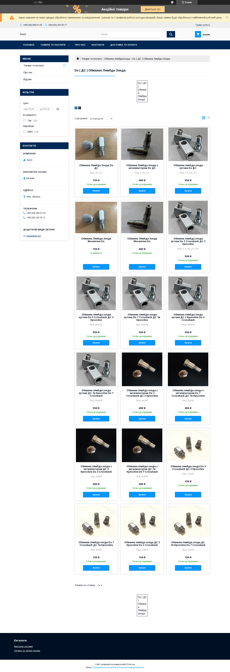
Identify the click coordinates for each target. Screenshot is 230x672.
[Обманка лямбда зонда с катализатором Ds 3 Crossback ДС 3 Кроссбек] (142, 369)
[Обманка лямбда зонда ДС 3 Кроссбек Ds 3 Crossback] (142, 521)
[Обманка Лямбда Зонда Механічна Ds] (96, 217)
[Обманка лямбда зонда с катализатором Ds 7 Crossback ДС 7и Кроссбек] (188, 369)
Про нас (80, 45)
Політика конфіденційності (131, 667)
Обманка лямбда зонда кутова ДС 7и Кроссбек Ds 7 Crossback (96, 393)
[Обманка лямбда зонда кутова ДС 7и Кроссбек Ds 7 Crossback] (96, 369)
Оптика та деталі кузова (27, 650)
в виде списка (208, 118)
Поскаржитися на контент (105, 667)
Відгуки (27, 79)
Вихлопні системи (23, 646)
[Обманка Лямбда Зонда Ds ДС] (96, 144)
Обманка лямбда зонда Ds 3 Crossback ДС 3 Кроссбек (188, 467)
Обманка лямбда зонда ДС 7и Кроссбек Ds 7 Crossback (188, 543)
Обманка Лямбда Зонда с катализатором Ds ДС (142, 166)
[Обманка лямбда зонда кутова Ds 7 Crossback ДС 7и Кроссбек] (142, 293)
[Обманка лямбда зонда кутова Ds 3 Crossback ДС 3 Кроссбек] (188, 217)
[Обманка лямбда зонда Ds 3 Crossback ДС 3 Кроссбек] (188, 445)
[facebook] (76, 108)
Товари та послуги (52, 45)
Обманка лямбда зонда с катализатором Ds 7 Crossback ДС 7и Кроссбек (188, 393)
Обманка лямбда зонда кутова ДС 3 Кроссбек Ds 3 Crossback (188, 317)
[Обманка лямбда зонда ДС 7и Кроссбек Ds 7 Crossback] (188, 521)
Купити (96, 191)
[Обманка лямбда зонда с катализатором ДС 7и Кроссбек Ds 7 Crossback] (142, 445)
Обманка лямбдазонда (117, 58)
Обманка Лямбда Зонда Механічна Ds (96, 240)
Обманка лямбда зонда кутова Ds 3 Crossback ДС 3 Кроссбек (188, 241)
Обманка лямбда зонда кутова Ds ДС (188, 166)
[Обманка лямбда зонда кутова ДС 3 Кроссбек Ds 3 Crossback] (188, 293)
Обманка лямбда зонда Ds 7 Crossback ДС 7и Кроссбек (96, 543)
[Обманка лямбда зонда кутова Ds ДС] (188, 144)
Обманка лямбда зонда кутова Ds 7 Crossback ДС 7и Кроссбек (142, 317)
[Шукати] (171, 34)
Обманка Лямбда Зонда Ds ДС (96, 166)
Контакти (98, 45)
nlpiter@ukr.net (33, 236)
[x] (79, 108)
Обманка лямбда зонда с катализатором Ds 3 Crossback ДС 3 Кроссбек (142, 393)
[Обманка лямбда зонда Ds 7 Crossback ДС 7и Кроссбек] (96, 521)
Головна (28, 45)
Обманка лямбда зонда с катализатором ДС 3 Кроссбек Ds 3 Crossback (96, 469)
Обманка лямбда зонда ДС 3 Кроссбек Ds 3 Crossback (142, 543)
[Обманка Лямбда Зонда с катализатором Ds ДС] (142, 144)
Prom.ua (131, 664)
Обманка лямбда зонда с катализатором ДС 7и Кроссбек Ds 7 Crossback (142, 469)
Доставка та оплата (123, 45)
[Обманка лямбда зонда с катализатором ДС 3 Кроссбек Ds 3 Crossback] (96, 445)
